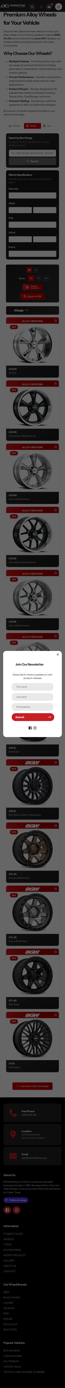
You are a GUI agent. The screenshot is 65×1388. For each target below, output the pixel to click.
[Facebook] (30, 727)
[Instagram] (34, 727)
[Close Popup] (58, 654)
